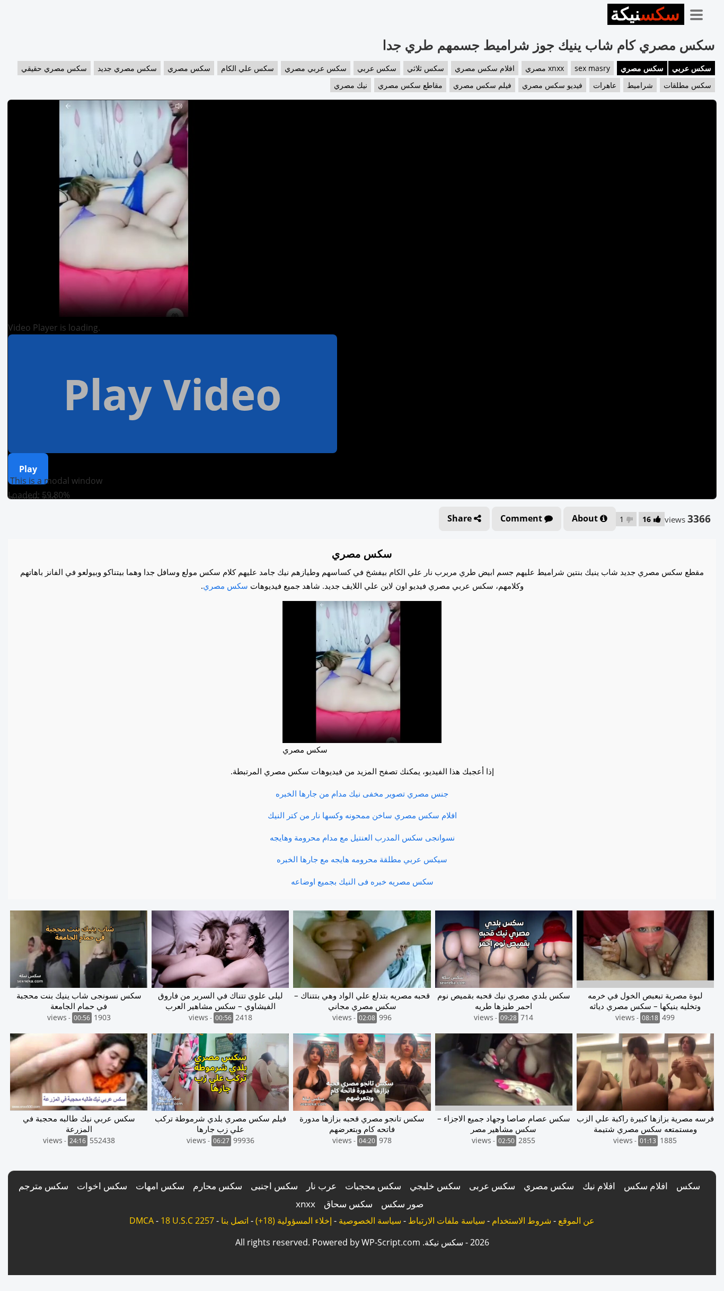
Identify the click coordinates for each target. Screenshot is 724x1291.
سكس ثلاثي (425, 68)
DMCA (141, 1220)
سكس (688, 1186)
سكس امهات (160, 1186)
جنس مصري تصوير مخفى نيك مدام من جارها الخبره (362, 793)
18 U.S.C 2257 (187, 1220)
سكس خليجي (435, 1186)
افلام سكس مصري (485, 68)
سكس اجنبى (274, 1186)
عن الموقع (576, 1220)
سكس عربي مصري (316, 68)
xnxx (305, 1204)
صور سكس (402, 1204)
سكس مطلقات (687, 85)
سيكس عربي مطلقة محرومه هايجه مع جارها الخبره (362, 859)
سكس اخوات (102, 1186)
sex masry (592, 68)
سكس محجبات (373, 1186)
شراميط (640, 85)
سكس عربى (492, 1186)
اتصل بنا (235, 1220)
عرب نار (321, 1186)
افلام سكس (646, 1186)
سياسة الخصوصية (370, 1220)
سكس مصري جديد (127, 68)
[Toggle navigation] (700, 12)
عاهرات (604, 85)
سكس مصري (642, 68)
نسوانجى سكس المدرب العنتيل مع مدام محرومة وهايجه (362, 837)
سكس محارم (217, 1186)
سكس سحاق (348, 1204)
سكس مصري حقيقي (54, 68)
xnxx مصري (544, 68)
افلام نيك (598, 1186)
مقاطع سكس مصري (410, 85)
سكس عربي (691, 68)
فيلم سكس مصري (482, 85)
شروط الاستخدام (521, 1220)
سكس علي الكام (247, 68)
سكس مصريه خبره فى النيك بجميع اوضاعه (362, 881)
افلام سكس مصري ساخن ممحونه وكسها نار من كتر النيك (362, 815)
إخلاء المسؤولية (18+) (293, 1220)
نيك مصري (350, 85)
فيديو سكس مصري (552, 85)
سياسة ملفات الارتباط (446, 1220)
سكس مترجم (43, 1186)
